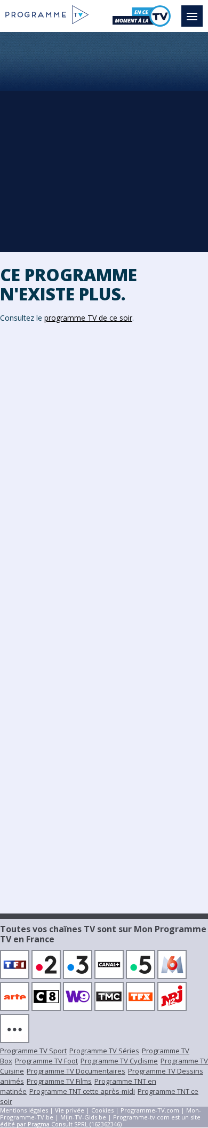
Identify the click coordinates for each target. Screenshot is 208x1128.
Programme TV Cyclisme (119, 1061)
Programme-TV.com (150, 1110)
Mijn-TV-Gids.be (83, 1117)
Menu (192, 16)
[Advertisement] (104, 141)
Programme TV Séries (104, 1050)
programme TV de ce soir (88, 318)
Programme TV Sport (33, 1050)
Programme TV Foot (46, 1061)
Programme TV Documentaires (76, 1071)
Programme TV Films (59, 1081)
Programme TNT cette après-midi (82, 1091)
